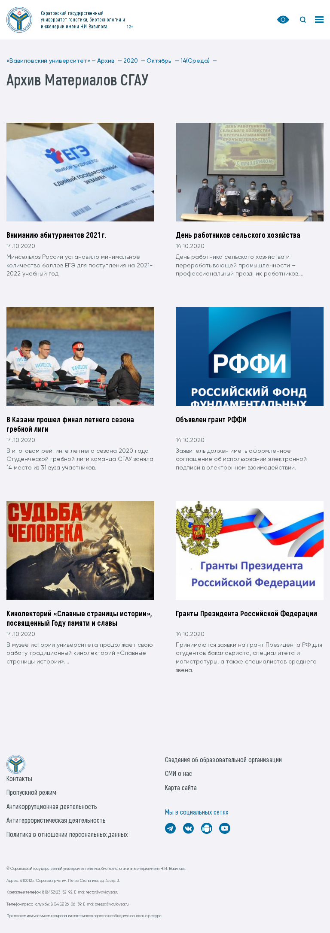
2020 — (134, 61)
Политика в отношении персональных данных (67, 834)
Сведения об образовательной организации (223, 759)
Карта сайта (181, 787)
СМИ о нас (178, 773)
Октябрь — (163, 61)
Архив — (109, 61)
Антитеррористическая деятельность (56, 820)
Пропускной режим (31, 792)
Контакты (19, 778)
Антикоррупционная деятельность (51, 806)
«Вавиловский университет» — (51, 61)
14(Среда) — (198, 61)
